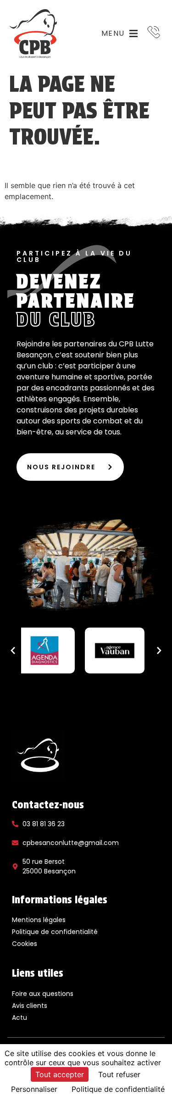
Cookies (24, 943)
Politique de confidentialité (55, 931)
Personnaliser (34, 1089)
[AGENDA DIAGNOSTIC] (45, 650)
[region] (86, 650)
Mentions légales (39, 919)
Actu (19, 1017)
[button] (13, 650)
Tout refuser (119, 1074)
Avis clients (29, 1005)
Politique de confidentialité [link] (118, 1089)
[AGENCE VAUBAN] (115, 650)
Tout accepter (59, 1074)
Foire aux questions (42, 993)
